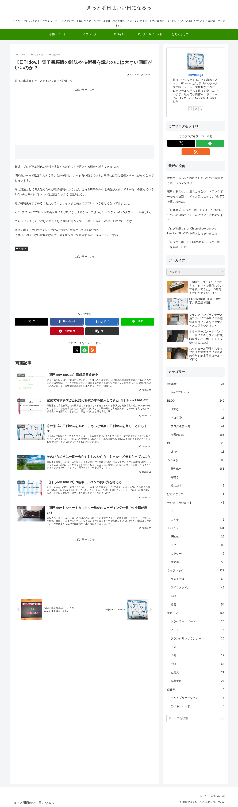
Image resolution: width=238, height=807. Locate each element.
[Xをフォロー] (76, 349)
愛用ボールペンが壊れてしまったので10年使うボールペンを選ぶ (195, 180)
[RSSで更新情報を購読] (92, 349)
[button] (102, 331)
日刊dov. (23, 248)
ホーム (203, 796)
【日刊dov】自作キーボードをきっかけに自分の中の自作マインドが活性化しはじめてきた (195, 214)
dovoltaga (195, 75)
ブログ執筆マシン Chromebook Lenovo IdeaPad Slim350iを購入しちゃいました (192, 231)
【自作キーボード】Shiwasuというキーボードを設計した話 (194, 244)
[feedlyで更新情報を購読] (84, 349)
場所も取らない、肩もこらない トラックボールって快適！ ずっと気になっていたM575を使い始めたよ (195, 196)
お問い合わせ (217, 796)
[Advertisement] (84, 116)
